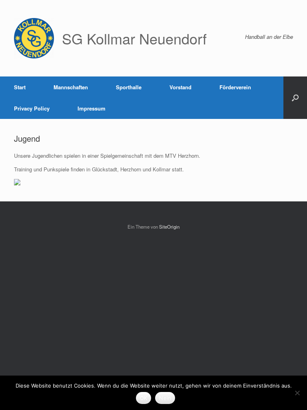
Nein (165, 398)
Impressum (92, 108)
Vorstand (180, 87)
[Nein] (297, 393)
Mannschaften (71, 87)
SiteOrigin (169, 226)
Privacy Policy (32, 108)
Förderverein (235, 87)
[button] (295, 97)
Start (20, 87)
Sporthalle (129, 87)
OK (144, 398)
